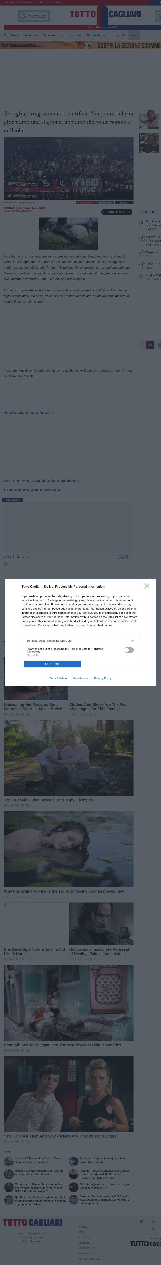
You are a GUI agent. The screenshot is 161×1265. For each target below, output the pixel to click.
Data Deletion (58, 678)
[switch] (129, 650)
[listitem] (80, 641)
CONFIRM (52, 664)
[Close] (148, 587)
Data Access (80, 678)
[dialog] (80, 632)
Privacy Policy (102, 678)
